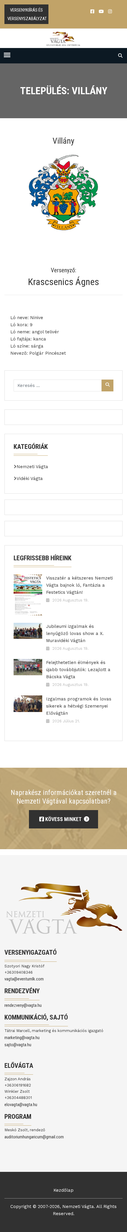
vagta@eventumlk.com (24, 979)
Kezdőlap (63, 1190)
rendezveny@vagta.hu (23, 1005)
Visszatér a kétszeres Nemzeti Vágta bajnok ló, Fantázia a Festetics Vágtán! (79, 585)
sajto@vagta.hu (17, 1044)
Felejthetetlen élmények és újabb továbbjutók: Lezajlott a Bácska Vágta (78, 669)
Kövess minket (63, 819)
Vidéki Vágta (30, 478)
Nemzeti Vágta (32, 466)
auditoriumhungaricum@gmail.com (34, 1137)
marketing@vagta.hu (22, 1037)
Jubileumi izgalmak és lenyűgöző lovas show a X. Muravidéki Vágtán (75, 633)
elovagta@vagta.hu (20, 1104)
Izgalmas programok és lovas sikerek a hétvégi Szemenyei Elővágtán (78, 706)
